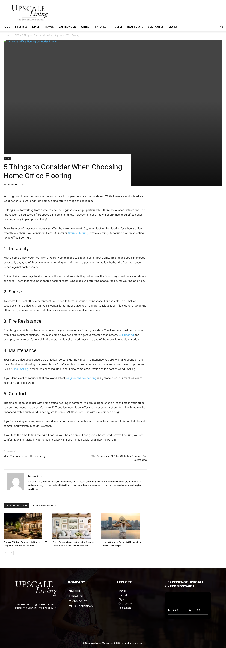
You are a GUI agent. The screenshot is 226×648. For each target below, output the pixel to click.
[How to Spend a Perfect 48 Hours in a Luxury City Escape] (124, 526)
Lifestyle (123, 594)
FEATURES (100, 26)
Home (7, 35)
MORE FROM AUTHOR (44, 505)
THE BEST (116, 26)
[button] (222, 27)
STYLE (36, 26)
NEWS (16, 35)
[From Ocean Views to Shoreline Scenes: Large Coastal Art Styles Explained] (75, 526)
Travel (122, 590)
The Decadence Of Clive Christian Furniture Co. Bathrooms (119, 458)
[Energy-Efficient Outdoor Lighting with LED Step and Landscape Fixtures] (26, 526)
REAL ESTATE (135, 26)
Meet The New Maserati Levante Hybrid (27, 456)
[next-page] (11, 553)
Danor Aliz (12, 184)
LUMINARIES (155, 26)
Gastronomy (125, 603)
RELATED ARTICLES (16, 505)
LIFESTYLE (21, 26)
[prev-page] (6, 553)
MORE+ (172, 26)
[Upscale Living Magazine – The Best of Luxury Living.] (36, 588)
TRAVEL (49, 26)
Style (121, 599)
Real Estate (124, 607)
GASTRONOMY (67, 26)
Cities (85, 26)
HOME (6, 26)
